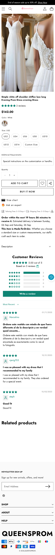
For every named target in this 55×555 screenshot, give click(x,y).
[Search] (10, 8)
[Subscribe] (47, 486)
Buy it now (27, 191)
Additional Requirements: (11, 154)
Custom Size (31, 144)
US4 (15, 136)
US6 (25, 136)
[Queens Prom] (27, 8)
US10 (45, 136)
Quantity (4, 169)
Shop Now (42, 2)
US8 (35, 136)
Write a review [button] (27, 293)
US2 (6, 136)
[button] (51, 8)
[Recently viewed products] (51, 277)
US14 (17, 144)
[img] (10, 312)
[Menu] (3, 8)
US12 (6, 144)
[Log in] (44, 8)
